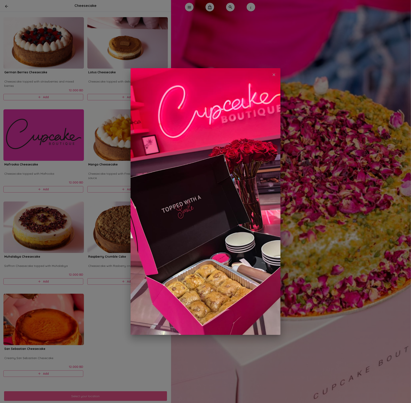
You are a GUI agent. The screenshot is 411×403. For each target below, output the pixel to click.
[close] (274, 75)
